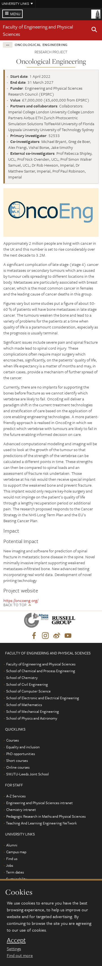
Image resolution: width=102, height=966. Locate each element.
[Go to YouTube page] (68, 635)
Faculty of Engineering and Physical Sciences (40, 664)
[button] (94, 30)
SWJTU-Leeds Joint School (27, 774)
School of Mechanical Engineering (32, 711)
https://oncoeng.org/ (20, 600)
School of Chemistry (22, 677)
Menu (15, 14)
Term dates (15, 872)
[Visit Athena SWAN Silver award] (37, 621)
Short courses (17, 760)
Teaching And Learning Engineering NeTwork (41, 823)
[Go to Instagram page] (45, 635)
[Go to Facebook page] (34, 635)
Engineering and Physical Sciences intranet (39, 803)
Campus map (16, 852)
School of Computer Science (28, 691)
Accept (16, 940)
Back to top (14, 605)
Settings (14, 948)
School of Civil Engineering (27, 684)
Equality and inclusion (23, 747)
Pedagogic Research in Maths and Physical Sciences (46, 816)
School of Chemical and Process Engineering (40, 671)
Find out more (20, 955)
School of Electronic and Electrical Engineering (42, 698)
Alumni (11, 845)
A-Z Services (16, 796)
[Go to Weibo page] (56, 635)
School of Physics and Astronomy (31, 718)
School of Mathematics (24, 704)
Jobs (9, 865)
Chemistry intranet (21, 809)
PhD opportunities (20, 754)
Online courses (17, 767)
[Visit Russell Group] (64, 621)
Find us (11, 858)
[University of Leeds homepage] (95, 13)
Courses (12, 740)
